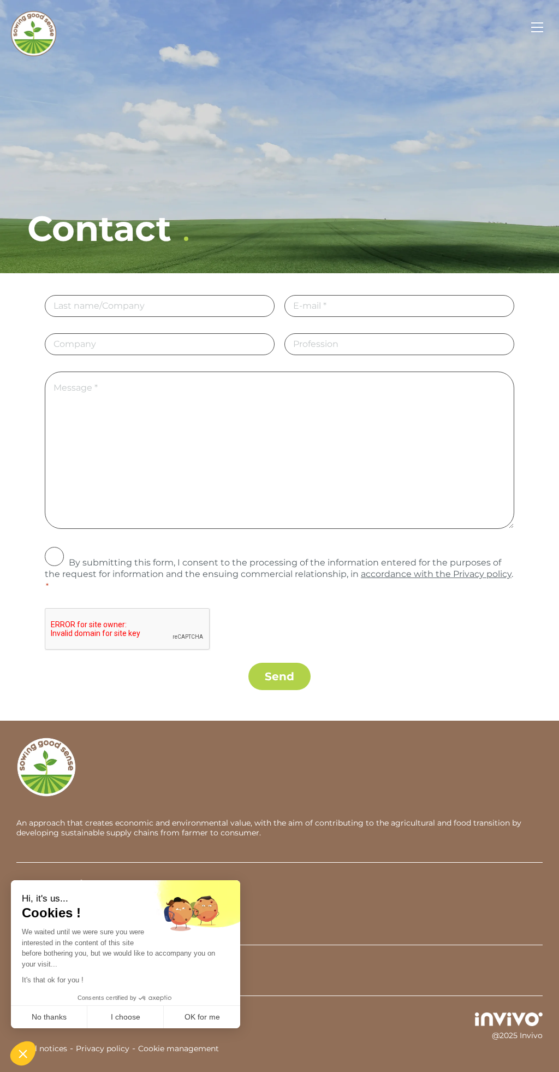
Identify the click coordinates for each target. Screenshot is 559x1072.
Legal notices (41, 1048)
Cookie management (178, 1048)
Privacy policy (102, 1048)
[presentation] (128, 629)
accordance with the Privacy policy (436, 574)
